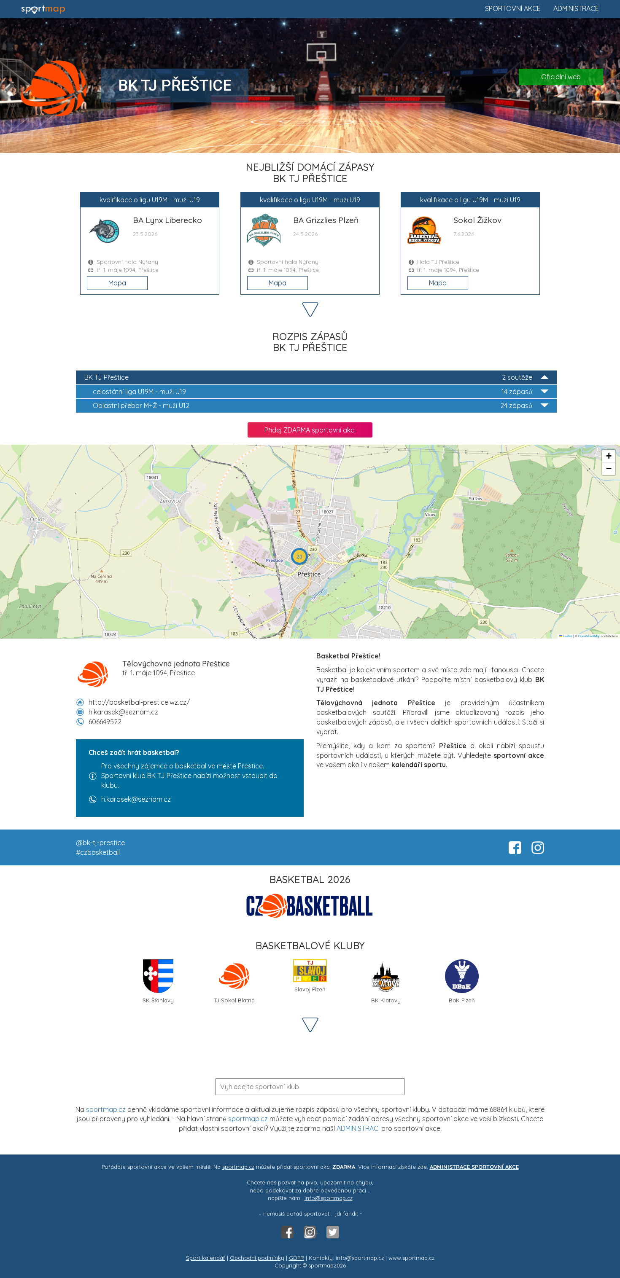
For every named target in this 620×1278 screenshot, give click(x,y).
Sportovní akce (513, 8)
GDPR (296, 1257)
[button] (299, 556)
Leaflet (567, 636)
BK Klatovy (386, 1000)
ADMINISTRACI (358, 1128)
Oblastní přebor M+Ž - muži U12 (312, 405)
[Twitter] (332, 1231)
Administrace (576, 8)
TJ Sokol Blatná (234, 1000)
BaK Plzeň (462, 1000)
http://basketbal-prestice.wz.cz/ (139, 702)
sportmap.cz (106, 1109)
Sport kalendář (205, 1257)
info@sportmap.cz (329, 1198)
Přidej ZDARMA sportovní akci (310, 430)
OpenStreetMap (589, 636)
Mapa (117, 283)
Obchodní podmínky (257, 1257)
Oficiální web (561, 76)
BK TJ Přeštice (308, 377)
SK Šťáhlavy (158, 1000)
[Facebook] (288, 1231)
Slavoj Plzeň (310, 989)
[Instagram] (311, 1231)
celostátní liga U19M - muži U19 (312, 391)
